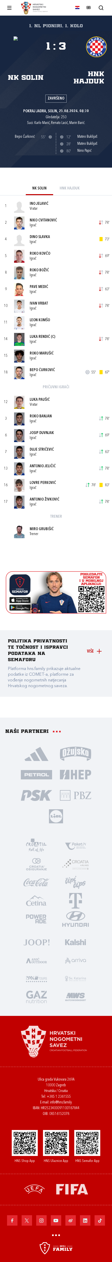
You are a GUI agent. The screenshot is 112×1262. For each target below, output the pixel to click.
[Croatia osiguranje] (36, 864)
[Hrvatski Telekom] (75, 900)
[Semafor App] (56, 612)
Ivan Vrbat (39, 304)
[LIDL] (56, 815)
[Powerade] (36, 918)
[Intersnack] (75, 882)
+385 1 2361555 (59, 1097)
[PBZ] (75, 795)
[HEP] (75, 774)
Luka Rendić (40, 337)
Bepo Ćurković (42, 370)
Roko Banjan (41, 416)
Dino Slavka (40, 237)
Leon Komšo (40, 320)
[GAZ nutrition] (36, 996)
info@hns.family (61, 1103)
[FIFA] (72, 1188)
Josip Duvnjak (42, 433)
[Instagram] (41, 1220)
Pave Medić (39, 287)
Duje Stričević (42, 450)
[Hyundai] (75, 918)
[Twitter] (27, 1220)
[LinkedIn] (85, 1220)
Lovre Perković (43, 483)
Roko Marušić (42, 354)
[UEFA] (34, 1188)
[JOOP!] (36, 942)
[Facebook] (12, 1220)
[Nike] (36, 753)
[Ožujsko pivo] (75, 753)
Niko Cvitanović (43, 220)
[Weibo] (70, 1220)
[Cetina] (36, 900)
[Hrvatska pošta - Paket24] (75, 846)
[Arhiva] (101, 7)
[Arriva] (75, 960)
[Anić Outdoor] (36, 960)
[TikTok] (100, 1220)
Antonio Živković (44, 500)
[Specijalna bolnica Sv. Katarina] (75, 978)
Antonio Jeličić (43, 466)
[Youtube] (56, 1220)
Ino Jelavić (39, 204)
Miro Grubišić (42, 529)
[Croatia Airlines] (75, 864)
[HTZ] (36, 846)
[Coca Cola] (36, 882)
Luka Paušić (40, 400)
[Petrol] (36, 774)
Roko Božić (39, 270)
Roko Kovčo (40, 254)
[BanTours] (36, 978)
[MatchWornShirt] (75, 996)
